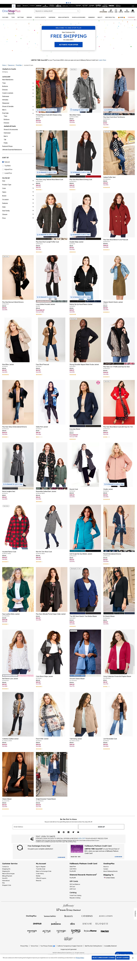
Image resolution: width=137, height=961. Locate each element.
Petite (6, 143)
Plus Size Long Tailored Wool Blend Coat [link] (49, 180)
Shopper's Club (6, 885)
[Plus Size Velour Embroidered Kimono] (18, 402)
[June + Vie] (87, 924)
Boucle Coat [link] (74, 490)
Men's (4, 110)
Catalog (73, 892)
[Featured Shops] (33, 146)
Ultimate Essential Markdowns (12, 150)
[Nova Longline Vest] (18, 464)
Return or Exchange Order (43, 871)
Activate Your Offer (68, 45)
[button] (74, 1)
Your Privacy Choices (46, 946)
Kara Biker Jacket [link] (8, 365)
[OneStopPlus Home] (11, 12)
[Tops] (33, 83)
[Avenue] (37, 924)
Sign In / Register (41, 866)
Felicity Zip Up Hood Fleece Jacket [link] (81, 305)
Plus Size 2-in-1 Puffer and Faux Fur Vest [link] (116, 367)
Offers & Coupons (41, 878)
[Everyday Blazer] (85, 402)
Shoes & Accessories (11, 129)
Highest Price (8, 169)
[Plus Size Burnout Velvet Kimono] (18, 277)
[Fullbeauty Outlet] (68, 939)
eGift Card (73, 889)
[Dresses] (33, 90)
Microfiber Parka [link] (75, 115)
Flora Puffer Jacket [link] (42, 739)
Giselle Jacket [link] (108, 490)
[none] (51, 90)
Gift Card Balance (75, 884)
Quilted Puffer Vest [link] (109, 178)
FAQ (3, 883)
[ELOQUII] (102, 923)
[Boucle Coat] (85, 464)
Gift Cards (74, 881)
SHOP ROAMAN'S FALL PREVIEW (60, 1)
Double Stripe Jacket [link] (76, 242)
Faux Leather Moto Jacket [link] (10, 615)
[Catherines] (87, 916)
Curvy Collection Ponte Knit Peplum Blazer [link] (117, 677)
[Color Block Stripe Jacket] (51, 652)
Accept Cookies (123, 957)
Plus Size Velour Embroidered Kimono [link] (14, 427)
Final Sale (19, 65)
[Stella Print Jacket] (51, 402)
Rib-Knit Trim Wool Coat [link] (44, 552)
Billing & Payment (7, 876)
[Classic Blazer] (18, 774)
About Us (106, 866)
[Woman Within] (50, 916)
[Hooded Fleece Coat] (18, 527)
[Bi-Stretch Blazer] (119, 589)
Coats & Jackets (7, 93)
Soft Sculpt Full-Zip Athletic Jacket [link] (81, 554)
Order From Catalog (75, 895)
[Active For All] (46, 932)
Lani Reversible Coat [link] (110, 739)
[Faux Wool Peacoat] (51, 340)
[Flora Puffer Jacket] (51, 714)
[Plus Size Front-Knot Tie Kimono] (119, 90)
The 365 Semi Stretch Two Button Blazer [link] (83, 617)
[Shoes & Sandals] (33, 106)
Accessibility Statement (110, 946)
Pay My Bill (73, 871)
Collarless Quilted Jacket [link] (10, 739)
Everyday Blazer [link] (75, 430)
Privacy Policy (24, 946)
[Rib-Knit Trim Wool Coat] (51, 527)
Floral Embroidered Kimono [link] (112, 554)
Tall (5, 139)
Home (4, 65)
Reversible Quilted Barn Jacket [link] (46, 492)
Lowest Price (8, 173)
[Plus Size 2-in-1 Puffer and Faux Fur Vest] (119, 340)
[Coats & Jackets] (33, 93)
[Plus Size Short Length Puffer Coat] (51, 215)
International (6, 880)
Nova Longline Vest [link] (8, 492)
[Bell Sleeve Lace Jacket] (18, 652)
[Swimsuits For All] (32, 932)
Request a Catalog (75, 898)
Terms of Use (34, 946)
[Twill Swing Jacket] (85, 714)
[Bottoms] (33, 86)
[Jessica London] (106, 916)
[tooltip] (14, 6)
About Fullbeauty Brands (110, 871)
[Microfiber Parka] (85, 90)
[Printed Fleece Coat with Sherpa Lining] (51, 90)
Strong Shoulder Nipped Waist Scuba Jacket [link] (84, 365)
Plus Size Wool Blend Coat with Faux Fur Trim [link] (118, 427)
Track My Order (40, 869)
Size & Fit (4, 878)
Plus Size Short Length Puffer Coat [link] (47, 242)
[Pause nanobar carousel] (66, 3)
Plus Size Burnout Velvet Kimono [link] (13, 303)
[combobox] (57, 11)
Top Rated (7, 165)
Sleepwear (5, 103)
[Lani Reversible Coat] (119, 714)
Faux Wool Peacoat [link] (42, 365)
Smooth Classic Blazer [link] (77, 679)
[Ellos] (72, 923)
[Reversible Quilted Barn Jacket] (51, 464)
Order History (40, 873)
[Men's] (33, 110)
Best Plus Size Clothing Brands (93, 946)
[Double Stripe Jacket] (85, 215)
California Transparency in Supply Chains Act (70, 946)
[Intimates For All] (61, 932)
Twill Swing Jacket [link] (76, 739)
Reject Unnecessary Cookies (104, 957)
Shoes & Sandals (8, 106)
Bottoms (5, 86)
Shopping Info (6, 869)
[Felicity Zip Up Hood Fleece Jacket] (85, 277)
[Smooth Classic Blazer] (85, 652)
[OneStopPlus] (31, 916)
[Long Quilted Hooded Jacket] (51, 277)
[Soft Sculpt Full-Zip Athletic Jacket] (85, 527)
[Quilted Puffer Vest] (119, 152)
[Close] (132, 957)
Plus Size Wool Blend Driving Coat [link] (81, 180)
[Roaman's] (68, 916)
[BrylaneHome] (90, 932)
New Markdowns (7, 80)
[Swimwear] (33, 96)
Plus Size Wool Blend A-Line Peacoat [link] (115, 240)
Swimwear (5, 96)
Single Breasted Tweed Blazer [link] (46, 800)
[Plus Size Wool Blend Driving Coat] (85, 152)
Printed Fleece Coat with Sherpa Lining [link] (48, 115)
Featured (7, 162)
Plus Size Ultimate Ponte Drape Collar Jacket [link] (51, 614)
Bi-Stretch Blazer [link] (109, 617)
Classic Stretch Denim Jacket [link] (113, 303)
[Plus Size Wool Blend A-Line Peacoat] (119, 215)
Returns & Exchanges (8, 873)
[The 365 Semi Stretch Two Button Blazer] (85, 589)
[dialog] (133, 5)
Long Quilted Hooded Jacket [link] (45, 305)
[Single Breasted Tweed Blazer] (51, 774)
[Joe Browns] (56, 923)
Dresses (5, 90)
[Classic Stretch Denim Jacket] (119, 277)
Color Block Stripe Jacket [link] (44, 677)
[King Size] (105, 932)
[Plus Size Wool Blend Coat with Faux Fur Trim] (119, 402)
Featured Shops (7, 146)
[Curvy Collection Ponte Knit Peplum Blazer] (119, 652)
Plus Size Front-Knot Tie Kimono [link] (114, 118)
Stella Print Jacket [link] (42, 427)
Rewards (38, 880)
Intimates (5, 100)
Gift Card (72, 886)
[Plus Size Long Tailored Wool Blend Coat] (51, 152)
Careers (105, 869)
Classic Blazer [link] (7, 800)
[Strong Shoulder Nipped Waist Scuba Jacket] (85, 340)
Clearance (11, 65)
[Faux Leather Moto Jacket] (18, 589)
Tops (4, 83)
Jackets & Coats (10, 126)
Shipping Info (6, 871)
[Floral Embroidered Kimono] (119, 527)
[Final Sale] (33, 113)
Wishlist (38, 876)
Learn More (102, 60)
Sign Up (101, 827)
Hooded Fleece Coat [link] (9, 552)
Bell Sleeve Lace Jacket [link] (10, 679)
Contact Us (5, 866)
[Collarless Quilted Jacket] (18, 714)
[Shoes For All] (75, 932)
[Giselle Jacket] (119, 464)
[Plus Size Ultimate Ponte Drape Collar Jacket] (51, 589)
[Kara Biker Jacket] (18, 340)
